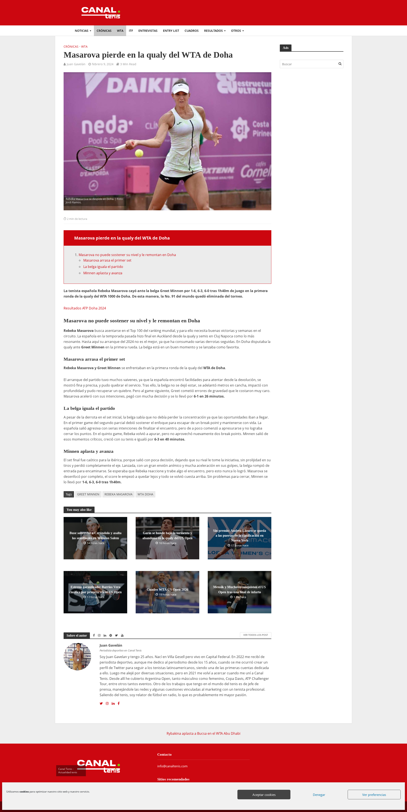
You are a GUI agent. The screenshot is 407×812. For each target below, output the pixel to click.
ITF (131, 31)
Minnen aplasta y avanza (102, 273)
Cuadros (192, 31)
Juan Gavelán (76, 64)
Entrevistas (148, 31)
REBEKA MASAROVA (118, 494)
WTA (120, 31)
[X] (101, 703)
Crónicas (104, 31)
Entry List (171, 31)
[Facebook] (119, 703)
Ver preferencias (374, 795)
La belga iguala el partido (103, 266)
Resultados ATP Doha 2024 (85, 308)
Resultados (213, 31)
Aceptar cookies (264, 795)
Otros (236, 31)
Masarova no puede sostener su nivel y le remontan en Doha (127, 254)
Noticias (81, 31)
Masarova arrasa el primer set (107, 260)
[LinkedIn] (113, 703)
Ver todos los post (255, 634)
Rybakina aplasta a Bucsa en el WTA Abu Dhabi (203, 733)
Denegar (319, 795)
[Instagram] (107, 703)
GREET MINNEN (88, 494)
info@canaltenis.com (172, 766)
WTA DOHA (145, 494)
